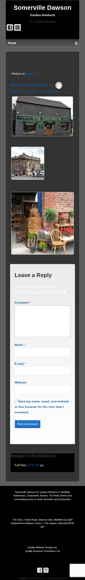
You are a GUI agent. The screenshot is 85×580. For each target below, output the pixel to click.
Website (21, 382)
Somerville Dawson (42, 7)
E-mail (19, 363)
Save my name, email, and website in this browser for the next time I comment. (42, 407)
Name (19, 344)
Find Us (31, 73)
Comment (23, 302)
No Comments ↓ (50, 91)
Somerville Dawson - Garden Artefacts (46, 578)
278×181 (34, 465)
